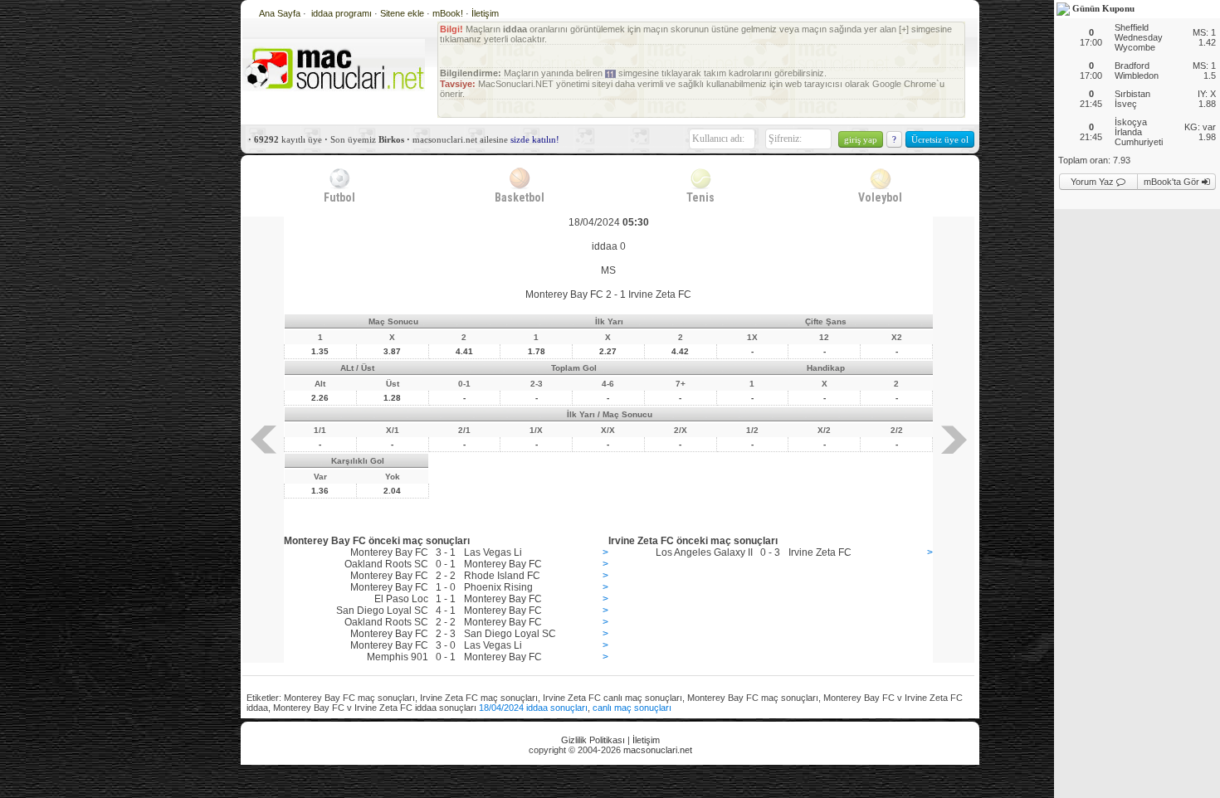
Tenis (700, 197)
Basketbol (519, 197)
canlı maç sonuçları (632, 708)
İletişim (485, 13)
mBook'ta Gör (1173, 182)
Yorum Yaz (1093, 182)
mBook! (447, 13)
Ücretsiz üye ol (940, 139)
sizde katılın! (534, 139)
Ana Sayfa (279, 13)
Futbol (339, 197)
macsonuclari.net (657, 750)
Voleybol (880, 197)
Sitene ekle (403, 13)
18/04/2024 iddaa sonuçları (533, 708)
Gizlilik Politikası (593, 740)
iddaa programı (342, 13)
